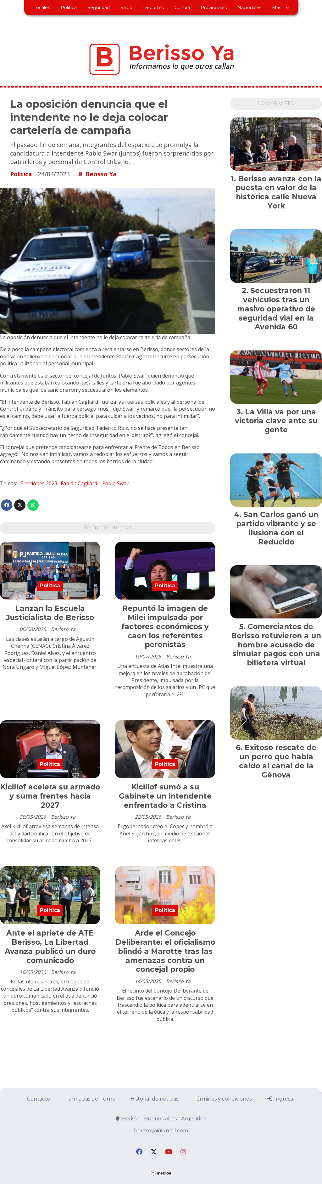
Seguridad (98, 7)
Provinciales (214, 7)
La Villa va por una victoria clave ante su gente (276, 421)
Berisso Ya (101, 174)
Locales (41, 7)
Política (69, 7)
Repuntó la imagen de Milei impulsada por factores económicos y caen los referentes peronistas (165, 626)
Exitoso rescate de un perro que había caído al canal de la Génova (278, 761)
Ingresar (284, 1099)
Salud (126, 7)
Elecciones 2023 (38, 483)
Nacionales (249, 7)
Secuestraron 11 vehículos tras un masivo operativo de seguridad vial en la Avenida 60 (276, 308)
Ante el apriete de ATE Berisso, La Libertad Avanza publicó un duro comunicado (50, 947)
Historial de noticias (154, 1099)
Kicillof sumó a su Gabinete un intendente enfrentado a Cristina (165, 796)
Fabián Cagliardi (79, 483)
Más (276, 7)
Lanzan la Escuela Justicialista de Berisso (50, 613)
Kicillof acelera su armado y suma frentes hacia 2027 (50, 796)
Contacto (38, 1099)
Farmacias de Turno (90, 1099)
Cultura (182, 7)
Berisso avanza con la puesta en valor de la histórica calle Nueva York (278, 192)
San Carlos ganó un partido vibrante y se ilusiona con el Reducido (277, 528)
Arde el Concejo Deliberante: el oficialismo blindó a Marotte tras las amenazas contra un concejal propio (165, 951)
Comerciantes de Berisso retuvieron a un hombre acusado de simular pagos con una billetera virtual (276, 644)
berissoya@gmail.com (161, 1131)
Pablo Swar (115, 483)
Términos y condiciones (222, 1099)
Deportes (153, 7)
